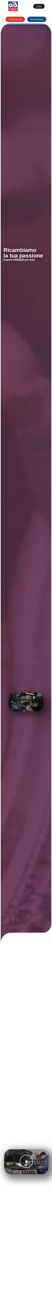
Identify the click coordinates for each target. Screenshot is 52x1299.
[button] (26, 1161)
